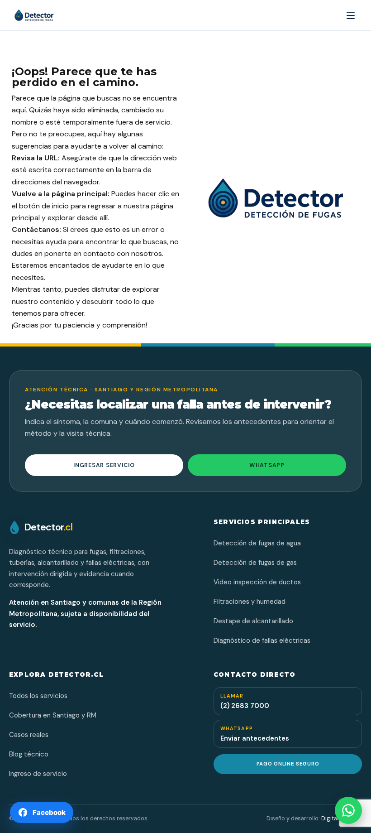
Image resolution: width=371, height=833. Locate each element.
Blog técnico (28, 754)
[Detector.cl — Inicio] (47, 15)
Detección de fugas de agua (257, 543)
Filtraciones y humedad (249, 601)
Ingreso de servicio (38, 773)
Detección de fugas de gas (255, 562)
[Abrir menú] (350, 15)
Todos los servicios (38, 695)
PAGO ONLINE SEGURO (288, 764)
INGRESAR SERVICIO (104, 465)
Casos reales (28, 734)
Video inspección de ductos (257, 582)
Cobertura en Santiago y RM (52, 715)
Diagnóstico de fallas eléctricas (262, 640)
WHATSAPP (267, 465)
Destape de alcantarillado (253, 621)
